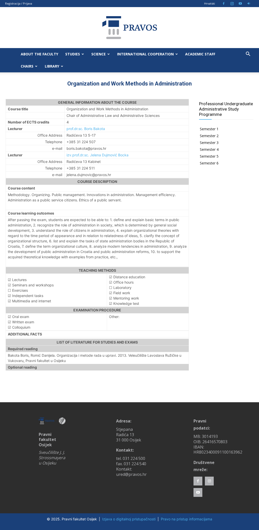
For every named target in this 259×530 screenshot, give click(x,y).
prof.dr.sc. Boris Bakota (86, 128)
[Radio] (248, 3)
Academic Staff (200, 54)
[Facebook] (223, 3)
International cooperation (145, 54)
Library (52, 66)
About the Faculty (39, 54)
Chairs (27, 66)
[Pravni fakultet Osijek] (129, 27)
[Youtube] (240, 3)
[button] (248, 54)
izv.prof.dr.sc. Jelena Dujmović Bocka (97, 155)
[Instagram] (232, 3)
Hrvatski (209, 3)
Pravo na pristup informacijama (186, 519)
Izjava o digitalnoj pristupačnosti (129, 519)
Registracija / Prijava (18, 3)
